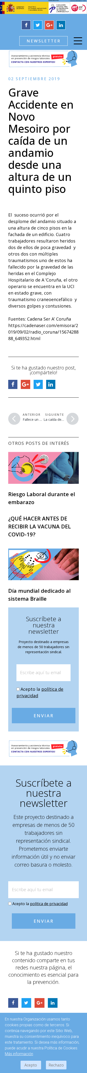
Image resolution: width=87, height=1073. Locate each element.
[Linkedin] (60, 25)
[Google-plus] (49, 25)
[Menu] (78, 41)
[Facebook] (26, 25)
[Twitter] (37, 25)
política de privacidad (49, 903)
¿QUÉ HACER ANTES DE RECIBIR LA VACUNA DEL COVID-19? (39, 526)
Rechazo (56, 1065)
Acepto (30, 1065)
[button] (43, 41)
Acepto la (40, 903)
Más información (19, 1054)
